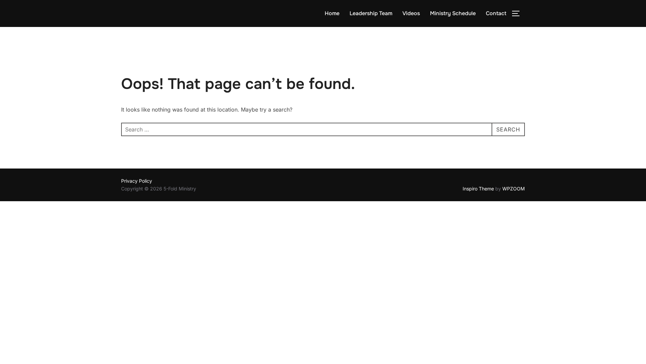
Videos (411, 13)
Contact (496, 13)
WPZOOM (513, 188)
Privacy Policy (136, 181)
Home (332, 13)
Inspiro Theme (478, 188)
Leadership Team (371, 13)
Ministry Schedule (453, 13)
